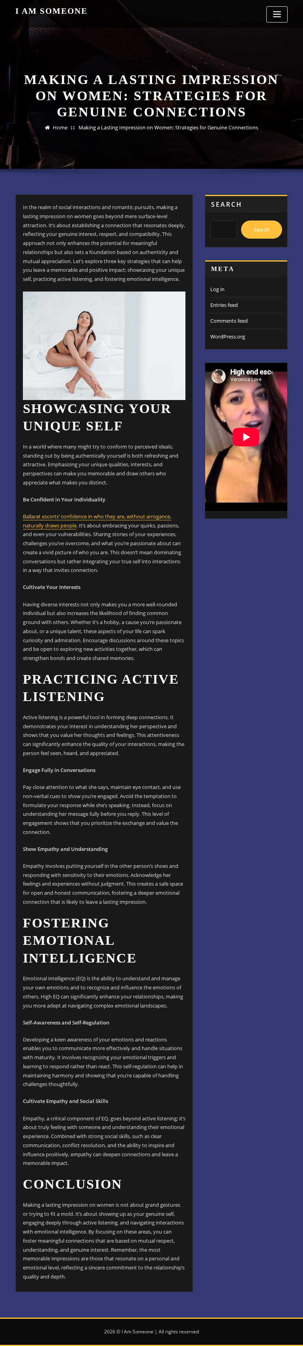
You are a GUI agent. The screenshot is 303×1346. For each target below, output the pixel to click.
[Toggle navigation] (277, 14)
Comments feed (229, 320)
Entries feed (224, 304)
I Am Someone (51, 10)
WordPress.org (227, 336)
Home (60, 127)
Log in (217, 289)
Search (226, 204)
